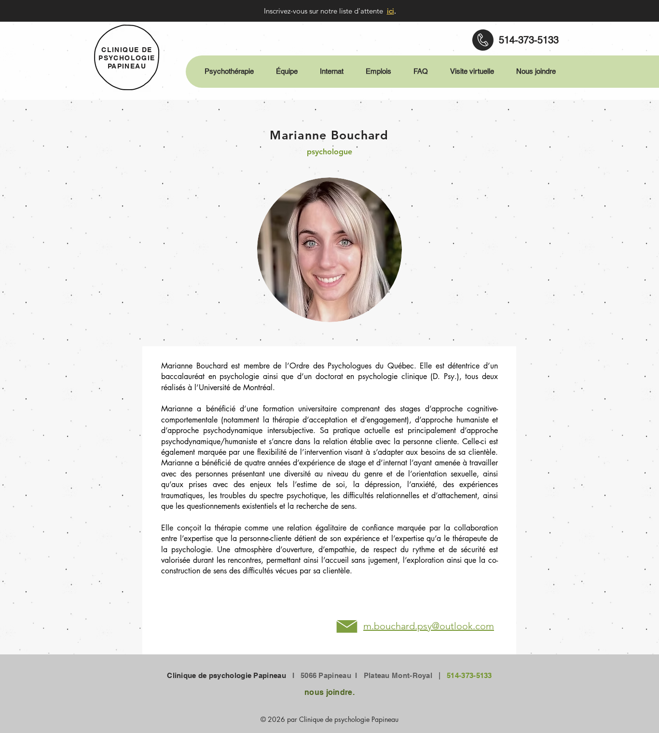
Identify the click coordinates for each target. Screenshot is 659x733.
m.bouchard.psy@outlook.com (428, 626)
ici (390, 10)
